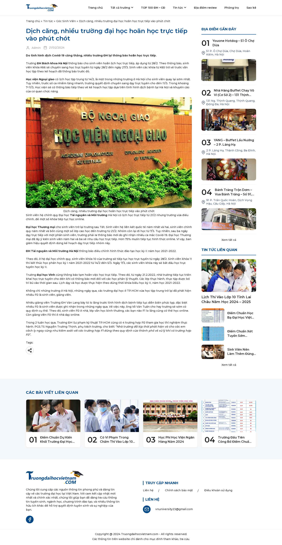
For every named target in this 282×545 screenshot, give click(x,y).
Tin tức (48, 21)
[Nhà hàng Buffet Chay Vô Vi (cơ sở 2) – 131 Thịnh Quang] (228, 120)
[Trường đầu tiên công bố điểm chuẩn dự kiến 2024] (229, 416)
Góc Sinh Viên (66, 21)
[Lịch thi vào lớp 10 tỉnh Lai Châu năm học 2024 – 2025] (228, 275)
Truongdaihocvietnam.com (139, 534)
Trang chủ (33, 21)
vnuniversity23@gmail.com (174, 509)
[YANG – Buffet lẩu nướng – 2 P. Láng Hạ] (228, 169)
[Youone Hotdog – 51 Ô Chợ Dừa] (228, 70)
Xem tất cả (229, 240)
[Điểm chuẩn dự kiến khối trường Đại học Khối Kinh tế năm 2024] (53, 416)
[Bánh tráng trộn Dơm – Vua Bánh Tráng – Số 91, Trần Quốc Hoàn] (228, 219)
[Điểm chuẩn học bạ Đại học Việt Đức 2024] (212, 315)
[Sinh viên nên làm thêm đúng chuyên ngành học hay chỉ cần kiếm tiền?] (212, 352)
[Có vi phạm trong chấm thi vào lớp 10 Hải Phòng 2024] (112, 416)
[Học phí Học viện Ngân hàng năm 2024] (170, 416)
